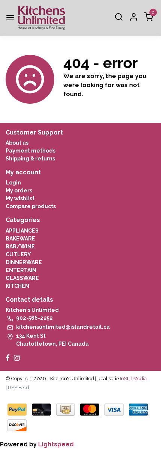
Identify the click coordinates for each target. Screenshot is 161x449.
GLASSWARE (22, 278)
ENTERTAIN (21, 270)
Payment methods (30, 151)
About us (17, 143)
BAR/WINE (20, 246)
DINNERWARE (24, 262)
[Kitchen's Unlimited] (41, 18)
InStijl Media (133, 378)
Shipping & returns (30, 159)
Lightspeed (56, 444)
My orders (19, 190)
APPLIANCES (22, 231)
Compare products (31, 206)
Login (13, 183)
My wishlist (20, 198)
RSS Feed (18, 387)
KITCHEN (17, 286)
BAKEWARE (20, 239)
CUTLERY (18, 254)
